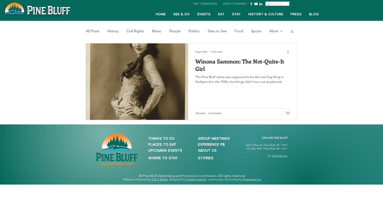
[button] (181, 14)
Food (239, 31)
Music (156, 31)
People (175, 31)
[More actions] (289, 51)
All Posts (92, 31)
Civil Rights (135, 31)
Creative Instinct (196, 179)
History (112, 31)
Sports (256, 31)
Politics (194, 31)
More (273, 31)
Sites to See (217, 31)
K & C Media (160, 179)
